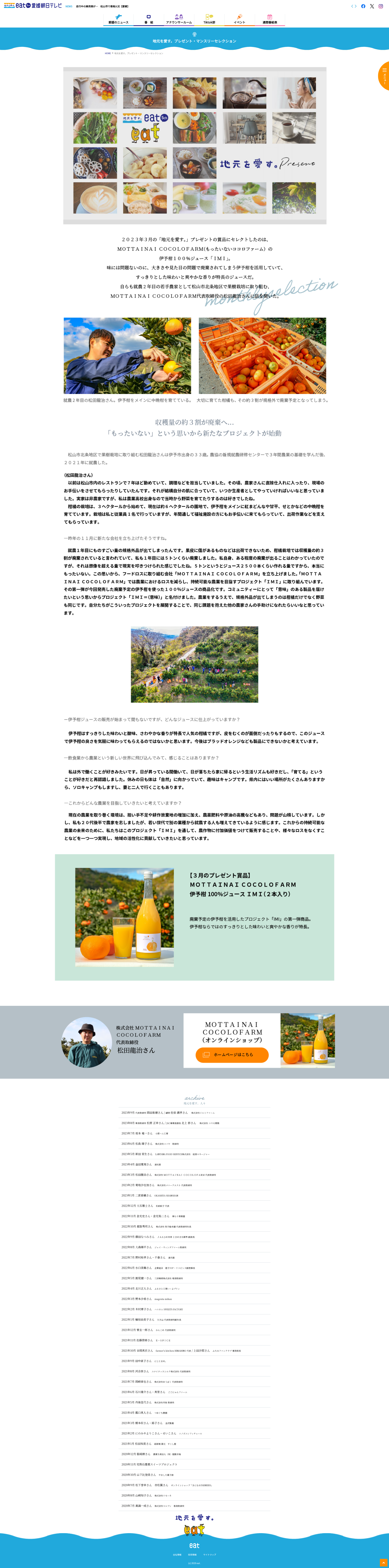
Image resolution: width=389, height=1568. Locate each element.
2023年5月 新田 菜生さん (137, 1154)
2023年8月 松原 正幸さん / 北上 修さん (159, 1123)
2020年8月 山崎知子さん (148, 1495)
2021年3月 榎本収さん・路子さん (142, 1423)
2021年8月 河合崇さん (135, 1371)
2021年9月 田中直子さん (137, 1361)
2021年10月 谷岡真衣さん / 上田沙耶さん (166, 1350)
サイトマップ (209, 1554)
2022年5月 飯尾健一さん (137, 1278)
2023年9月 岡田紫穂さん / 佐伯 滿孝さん (155, 1112)
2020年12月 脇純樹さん (136, 1454)
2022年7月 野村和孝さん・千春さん (143, 1257)
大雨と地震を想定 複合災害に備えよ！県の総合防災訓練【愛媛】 (112, 6)
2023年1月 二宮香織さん (137, 1195)
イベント (239, 22)
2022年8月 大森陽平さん (137, 1247)
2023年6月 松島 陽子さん (137, 1143)
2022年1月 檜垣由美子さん (138, 1319)
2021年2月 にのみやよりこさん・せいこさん (149, 1433)
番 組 (149, 22)
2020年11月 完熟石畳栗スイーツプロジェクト (149, 1464)
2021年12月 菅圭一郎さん (137, 1330)
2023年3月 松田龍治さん (137, 1175)
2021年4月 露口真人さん (137, 1412)
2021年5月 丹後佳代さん (137, 1402)
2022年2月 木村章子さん (137, 1309)
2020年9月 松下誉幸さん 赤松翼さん (168, 1485)
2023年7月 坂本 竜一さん (137, 1133)
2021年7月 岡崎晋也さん (137, 1381)
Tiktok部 (209, 22)
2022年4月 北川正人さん (137, 1288)
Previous (352, 6)
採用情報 (192, 1554)
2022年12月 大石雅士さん (137, 1206)
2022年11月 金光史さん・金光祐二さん (145, 1216)
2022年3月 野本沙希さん (137, 1299)
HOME (108, 53)
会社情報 (177, 1554)
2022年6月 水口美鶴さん (137, 1268)
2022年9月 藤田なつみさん (138, 1237)
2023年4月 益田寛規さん (137, 1164)
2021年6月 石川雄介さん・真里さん (143, 1392)
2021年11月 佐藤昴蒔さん (137, 1340)
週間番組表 (270, 22)
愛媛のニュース (118, 22)
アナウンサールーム (179, 22)
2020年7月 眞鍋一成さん (153, 1506)
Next (356, 6)
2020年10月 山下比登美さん (149, 1475)
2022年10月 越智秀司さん (137, 1226)
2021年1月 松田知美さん (136, 1444)
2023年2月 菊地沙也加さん (138, 1185)
